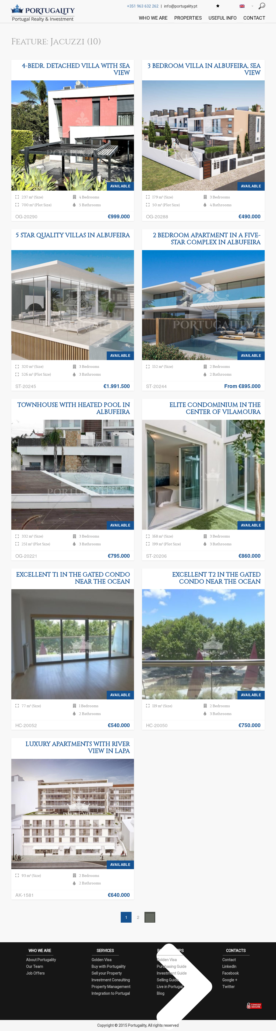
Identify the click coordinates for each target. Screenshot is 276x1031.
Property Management (111, 986)
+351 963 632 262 (142, 6)
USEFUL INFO (223, 18)
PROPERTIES (188, 18)
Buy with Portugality (109, 966)
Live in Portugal (170, 986)
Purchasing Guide (172, 966)
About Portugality (41, 960)
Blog (160, 993)
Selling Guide (168, 980)
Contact (229, 960)
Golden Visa (102, 960)
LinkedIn (229, 966)
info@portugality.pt (180, 6)
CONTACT (254, 18)
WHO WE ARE (153, 18)
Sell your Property (107, 973)
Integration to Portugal (111, 993)
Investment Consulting (111, 980)
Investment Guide (172, 973)
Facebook (230, 973)
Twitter (228, 986)
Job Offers (35, 973)
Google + (229, 980)
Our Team (34, 966)
